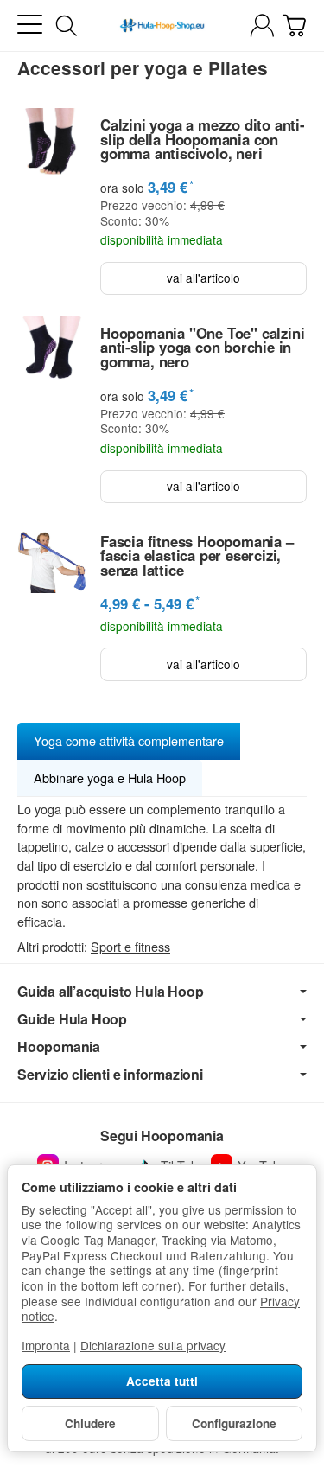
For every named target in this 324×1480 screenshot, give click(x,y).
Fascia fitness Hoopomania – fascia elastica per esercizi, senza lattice (197, 555)
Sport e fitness (130, 946)
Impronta (46, 1345)
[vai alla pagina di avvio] (161, 26)
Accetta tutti (162, 1381)
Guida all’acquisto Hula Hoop (110, 991)
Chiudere (90, 1423)
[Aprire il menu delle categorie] (29, 24)
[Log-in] (262, 25)
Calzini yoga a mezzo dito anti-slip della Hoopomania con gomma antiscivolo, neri (202, 139)
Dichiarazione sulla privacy (153, 1345)
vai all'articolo (203, 277)
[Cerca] (66, 26)
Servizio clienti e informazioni (110, 1074)
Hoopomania (58, 1047)
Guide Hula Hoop (72, 1019)
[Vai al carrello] (294, 25)
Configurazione (234, 1423)
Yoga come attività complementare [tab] (129, 740)
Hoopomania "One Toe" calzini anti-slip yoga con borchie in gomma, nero (202, 347)
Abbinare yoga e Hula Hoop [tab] (110, 778)
